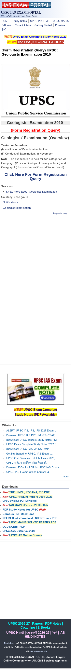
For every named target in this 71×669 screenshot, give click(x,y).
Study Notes (20, 21)
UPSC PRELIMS (40, 21)
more (65, 476)
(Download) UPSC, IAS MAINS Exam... (29, 449)
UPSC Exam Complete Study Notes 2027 (39, 36)
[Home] (26, 7)
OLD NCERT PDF (14, 526)
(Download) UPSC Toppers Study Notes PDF (32, 440)
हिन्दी (4, 29)
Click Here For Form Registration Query (36, 176)
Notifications (10, 202)
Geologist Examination (17, 207)
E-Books (6, 25)
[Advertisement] (35, 254)
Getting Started (43, 25)
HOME (5, 21)
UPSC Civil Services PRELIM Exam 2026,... (31, 458)
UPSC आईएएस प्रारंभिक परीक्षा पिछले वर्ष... (27, 462)
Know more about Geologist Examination (31, 191)
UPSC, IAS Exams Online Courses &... (28, 472)
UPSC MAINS (61, 21)
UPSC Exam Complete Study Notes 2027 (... (32, 444)
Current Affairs (23, 25)
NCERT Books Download (18, 518)
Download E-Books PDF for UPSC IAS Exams (33, 467)
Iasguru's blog (60, 213)
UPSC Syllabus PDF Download (19, 500)
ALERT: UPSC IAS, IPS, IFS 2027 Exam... (31, 430)
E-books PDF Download (19, 513)
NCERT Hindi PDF (46, 518)
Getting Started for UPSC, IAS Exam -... (29, 453)
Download (60, 25)
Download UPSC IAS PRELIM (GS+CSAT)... (32, 435)
